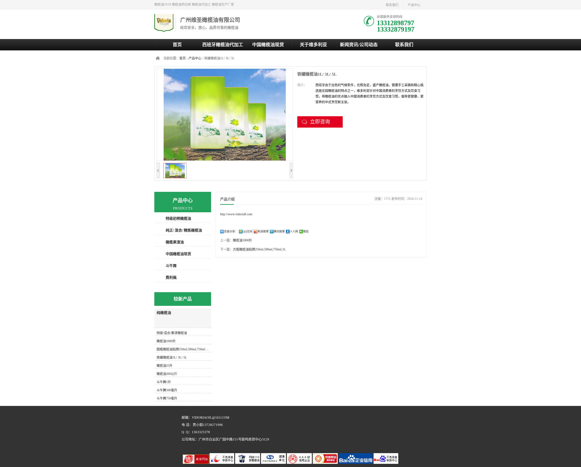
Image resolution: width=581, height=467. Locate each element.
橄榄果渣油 (175, 242)
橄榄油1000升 (242, 240)
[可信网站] (326, 463)
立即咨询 (320, 121)
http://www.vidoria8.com (236, 214)
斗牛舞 (171, 266)
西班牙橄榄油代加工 (222, 44)
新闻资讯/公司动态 (359, 44)
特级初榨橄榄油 (178, 218)
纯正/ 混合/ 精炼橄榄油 (184, 230)
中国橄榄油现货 (268, 44)
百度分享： (231, 231)
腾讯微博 (279, 231)
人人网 (294, 231)
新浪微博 (263, 231)
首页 (177, 44)
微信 (306, 231)
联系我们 (392, 5)
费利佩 (171, 277)
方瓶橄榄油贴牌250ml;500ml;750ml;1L (259, 249)
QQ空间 (247, 231)
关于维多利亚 (313, 44)
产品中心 (414, 5)
